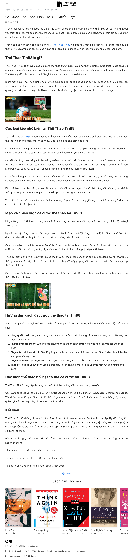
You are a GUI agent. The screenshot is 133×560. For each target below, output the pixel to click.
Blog (17, 10)
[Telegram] (10, 541)
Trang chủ (9, 10)
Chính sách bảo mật (30, 546)
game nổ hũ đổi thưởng (26, 556)
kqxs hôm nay (11, 556)
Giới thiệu (9, 546)
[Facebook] (6, 541)
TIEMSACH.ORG (28, 551)
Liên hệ (18, 546)
